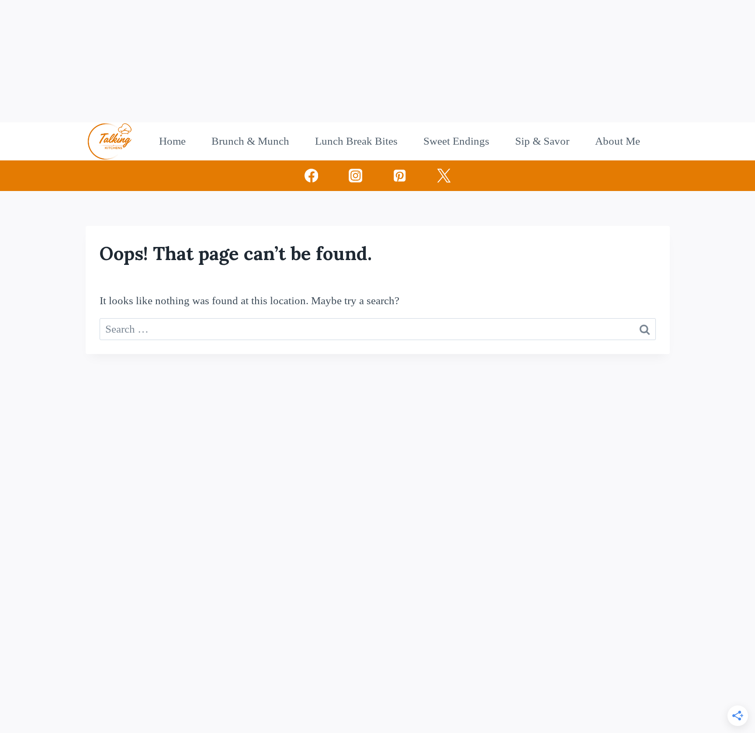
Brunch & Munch (250, 141)
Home (172, 141)
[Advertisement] (262, 61)
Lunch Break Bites (356, 141)
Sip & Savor (542, 141)
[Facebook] (311, 175)
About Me (617, 141)
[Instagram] (355, 175)
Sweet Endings (456, 141)
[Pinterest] (399, 175)
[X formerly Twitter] (443, 175)
